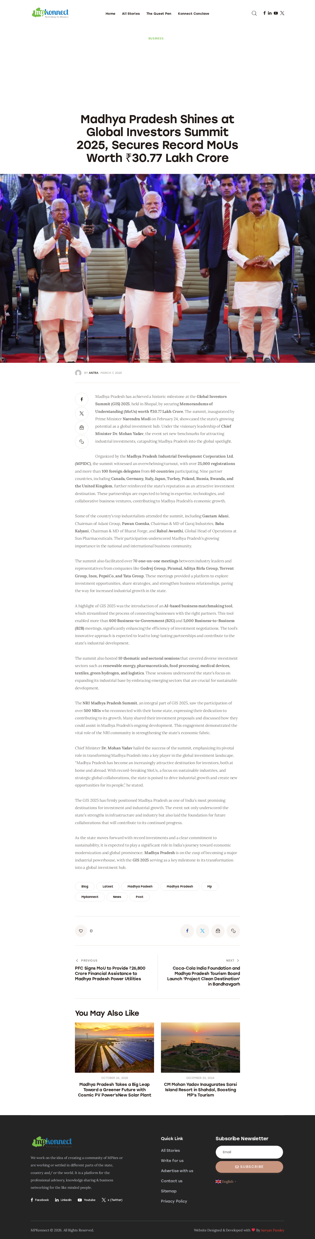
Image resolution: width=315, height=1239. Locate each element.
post (139, 897)
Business (156, 38)
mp (209, 886)
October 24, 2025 (114, 1078)
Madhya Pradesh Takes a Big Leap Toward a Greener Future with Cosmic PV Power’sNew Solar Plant (114, 1090)
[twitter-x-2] (282, 13)
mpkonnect (89, 897)
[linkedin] (269, 13)
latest (108, 886)
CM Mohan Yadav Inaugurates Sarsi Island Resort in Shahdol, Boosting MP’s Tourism (200, 1090)
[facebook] (264, 13)
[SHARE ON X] (81, 413)
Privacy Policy (174, 1201)
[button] (81, 441)
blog (84, 886)
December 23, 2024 (200, 1078)
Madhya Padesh (140, 886)
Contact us (171, 1181)
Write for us (172, 1161)
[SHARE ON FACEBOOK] (81, 399)
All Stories (170, 1150)
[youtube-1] (276, 13)
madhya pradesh (180, 886)
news (117, 897)
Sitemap (169, 1191)
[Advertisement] (157, 75)
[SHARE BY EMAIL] (81, 427)
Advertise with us (177, 1171)
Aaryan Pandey (272, 1230)
